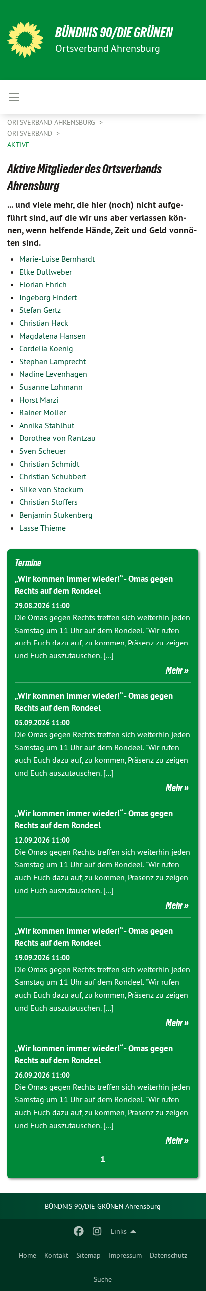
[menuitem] (27, 1255)
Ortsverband (31, 133)
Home (27, 1255)
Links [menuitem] (119, 1231)
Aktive (19, 144)
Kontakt (56, 1255)
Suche (103, 1279)
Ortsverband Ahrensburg (53, 122)
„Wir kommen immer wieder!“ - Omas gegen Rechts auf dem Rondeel (94, 584)
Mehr (174, 670)
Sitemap (88, 1255)
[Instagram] (97, 1231)
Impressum (125, 1255)
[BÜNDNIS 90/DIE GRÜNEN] (26, 40)
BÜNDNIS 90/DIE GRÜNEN (114, 32)
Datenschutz (169, 1255)
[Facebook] (79, 1231)
